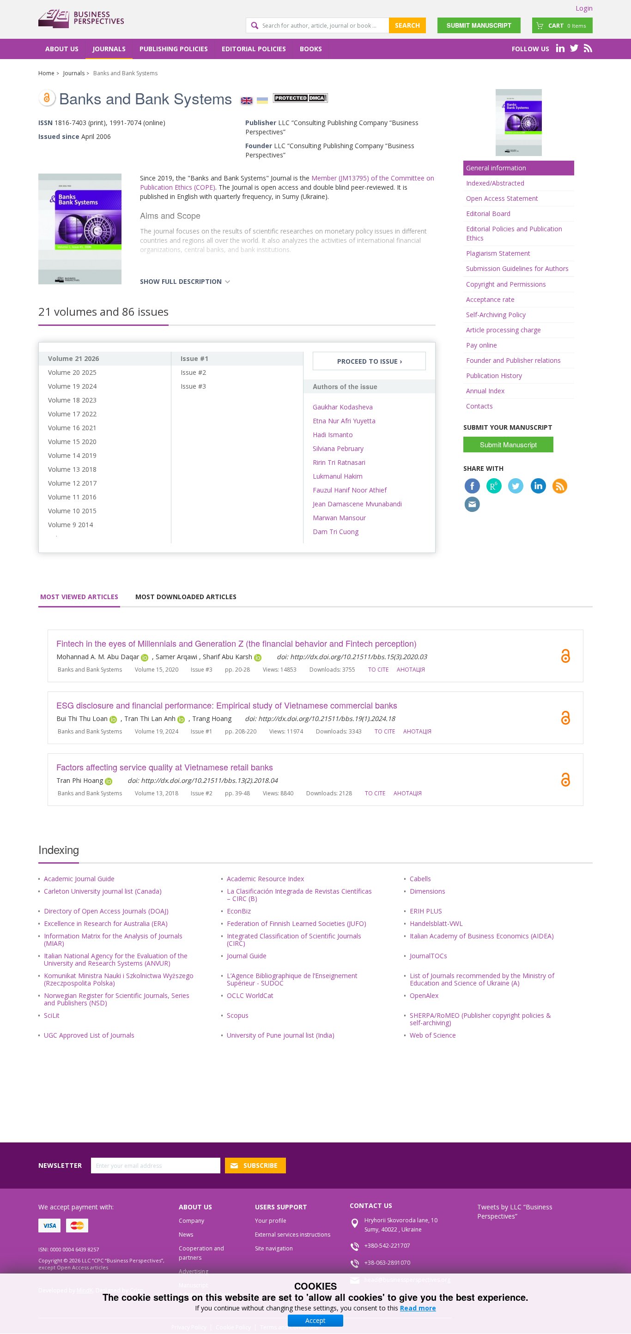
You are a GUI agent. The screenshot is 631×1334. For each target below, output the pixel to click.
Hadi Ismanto (333, 434)
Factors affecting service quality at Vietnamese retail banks (164, 767)
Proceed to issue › (369, 361)
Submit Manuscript (479, 25)
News (186, 1234)
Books (311, 48)
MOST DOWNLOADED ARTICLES (186, 596)
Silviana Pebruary (338, 448)
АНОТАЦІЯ (411, 669)
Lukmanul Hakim (338, 476)
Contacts (479, 406)
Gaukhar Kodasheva (343, 407)
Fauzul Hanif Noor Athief (350, 490)
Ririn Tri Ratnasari (339, 462)
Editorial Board (488, 213)
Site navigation (274, 1248)
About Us (62, 48)
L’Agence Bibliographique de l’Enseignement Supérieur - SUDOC (292, 979)
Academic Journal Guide (79, 878)
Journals (109, 48)
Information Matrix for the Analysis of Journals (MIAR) (113, 939)
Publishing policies (174, 48)
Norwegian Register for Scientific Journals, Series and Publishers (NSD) (116, 999)
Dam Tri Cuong (335, 531)
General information (496, 167)
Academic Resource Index (265, 878)
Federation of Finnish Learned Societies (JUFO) (296, 923)
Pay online (481, 345)
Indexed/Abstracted (495, 183)
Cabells (420, 878)
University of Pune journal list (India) (280, 1035)
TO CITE (378, 669)
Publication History (494, 375)
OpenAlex (424, 995)
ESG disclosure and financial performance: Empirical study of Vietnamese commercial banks (226, 705)
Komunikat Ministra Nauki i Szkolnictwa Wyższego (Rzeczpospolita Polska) (119, 979)
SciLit (52, 1015)
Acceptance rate (490, 299)
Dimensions (427, 891)
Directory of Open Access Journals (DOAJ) (106, 911)
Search (407, 25)
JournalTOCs (428, 955)
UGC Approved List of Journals (89, 1035)
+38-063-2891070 (387, 1263)
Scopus (238, 1015)
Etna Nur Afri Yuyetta (344, 420)
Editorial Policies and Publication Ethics (514, 233)
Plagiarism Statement (498, 253)
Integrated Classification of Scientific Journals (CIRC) (294, 939)
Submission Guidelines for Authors (517, 268)
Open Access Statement (502, 198)
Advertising (193, 1271)
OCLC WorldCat (250, 995)
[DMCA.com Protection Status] (300, 97)
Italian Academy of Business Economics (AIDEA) (482, 935)
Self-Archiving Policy (496, 314)
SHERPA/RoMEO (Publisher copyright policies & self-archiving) (480, 1019)
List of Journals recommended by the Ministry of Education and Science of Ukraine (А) (482, 979)
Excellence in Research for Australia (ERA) (106, 923)
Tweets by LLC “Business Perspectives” (514, 1211)
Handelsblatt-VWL (436, 923)
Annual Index (485, 390)
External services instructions (292, 1234)
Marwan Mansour (339, 517)
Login (584, 8)
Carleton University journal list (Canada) (103, 891)
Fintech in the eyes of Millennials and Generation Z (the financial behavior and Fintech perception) (236, 643)
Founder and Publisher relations (513, 360)
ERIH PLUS (426, 911)
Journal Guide (247, 955)
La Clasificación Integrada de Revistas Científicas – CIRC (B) (299, 895)
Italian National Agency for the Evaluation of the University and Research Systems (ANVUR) (116, 959)
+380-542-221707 (387, 1246)
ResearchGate (494, 485)
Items (567, 25)
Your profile (270, 1221)
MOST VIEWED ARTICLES (79, 596)
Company (191, 1221)
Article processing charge (503, 329)
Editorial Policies (254, 48)
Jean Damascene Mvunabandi (357, 503)
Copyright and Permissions (506, 284)
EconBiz (239, 911)
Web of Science (433, 1035)
